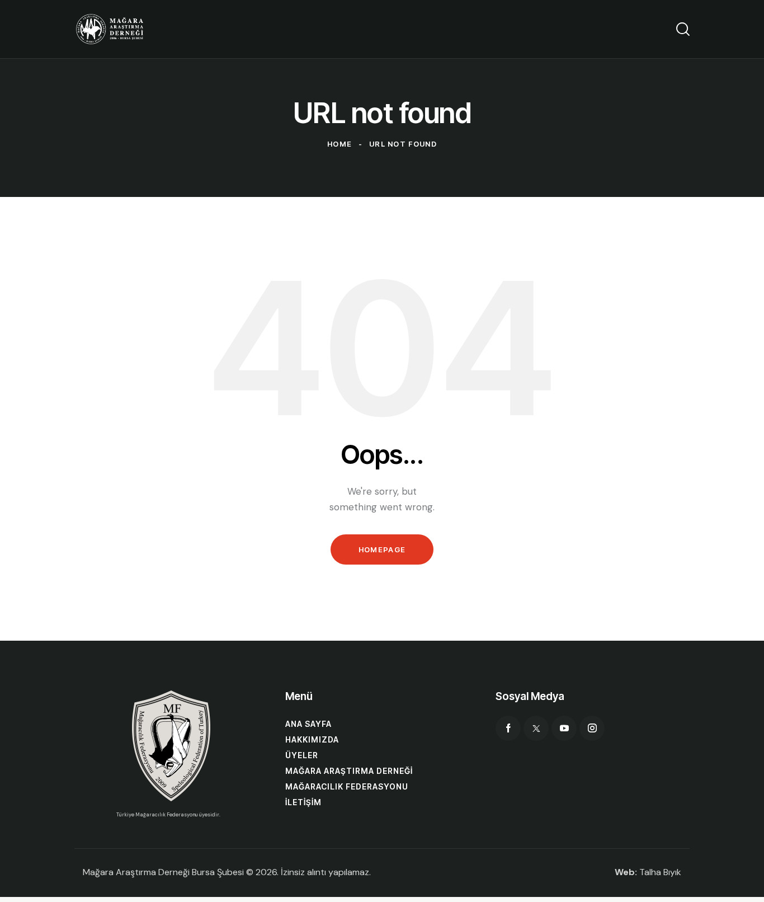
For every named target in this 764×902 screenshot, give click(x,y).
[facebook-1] (508, 728)
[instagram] (592, 728)
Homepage (382, 549)
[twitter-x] (536, 728)
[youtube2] (564, 728)
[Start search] (683, 29)
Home (339, 143)
